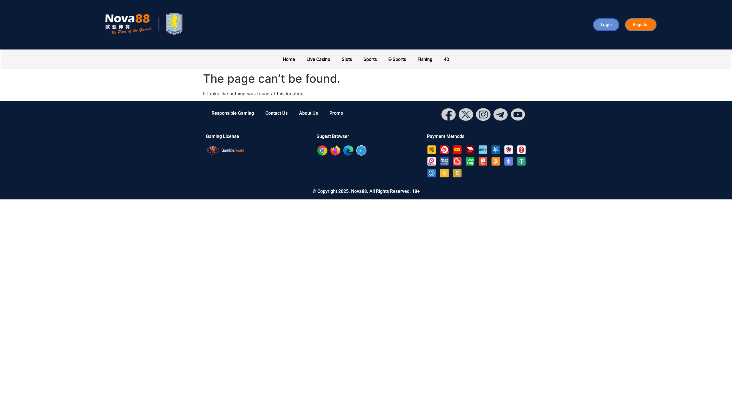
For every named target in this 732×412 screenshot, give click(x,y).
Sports (370, 59)
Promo (336, 113)
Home (289, 59)
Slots (347, 59)
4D (446, 59)
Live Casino (318, 59)
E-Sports (397, 59)
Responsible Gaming (233, 113)
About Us (308, 113)
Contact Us (276, 113)
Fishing (424, 59)
